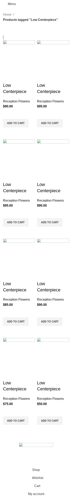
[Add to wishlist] (8, 114)
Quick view (8, 132)
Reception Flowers (16, 101)
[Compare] (8, 77)
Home (7, 14)
